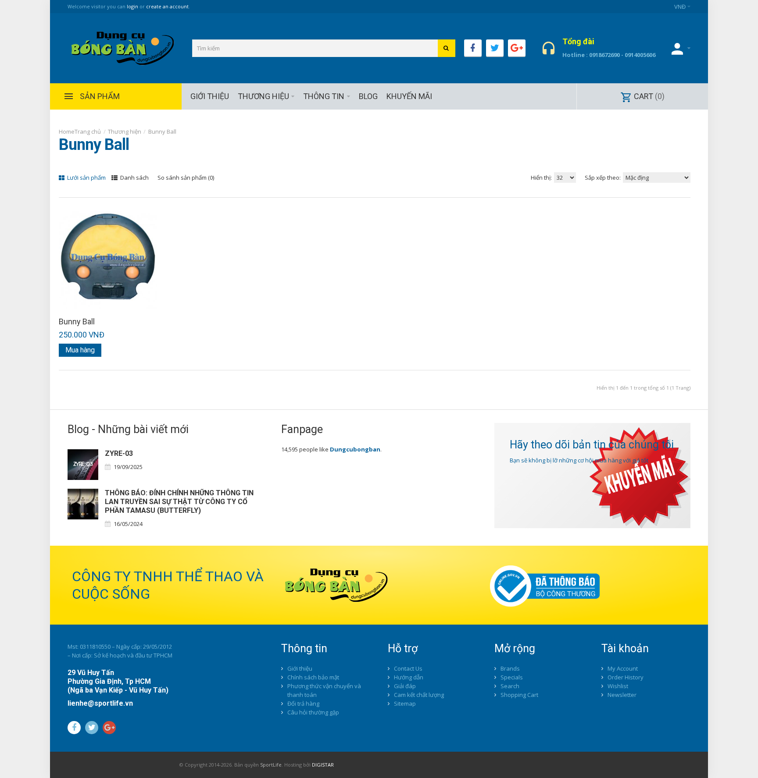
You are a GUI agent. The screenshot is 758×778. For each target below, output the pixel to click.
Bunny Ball (162, 131)
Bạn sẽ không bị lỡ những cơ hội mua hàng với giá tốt (579, 460)
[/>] (83, 464)
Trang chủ (88, 131)
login (132, 6)
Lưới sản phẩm (86, 177)
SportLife (271, 764)
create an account (167, 6)
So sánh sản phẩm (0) (185, 177)
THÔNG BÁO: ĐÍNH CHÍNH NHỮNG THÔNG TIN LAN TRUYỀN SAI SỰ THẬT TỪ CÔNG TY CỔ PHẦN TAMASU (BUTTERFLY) (179, 502)
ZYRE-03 (119, 453)
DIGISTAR (323, 764)
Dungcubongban (355, 449)
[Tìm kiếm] (446, 48)
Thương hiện (124, 131)
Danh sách (134, 177)
